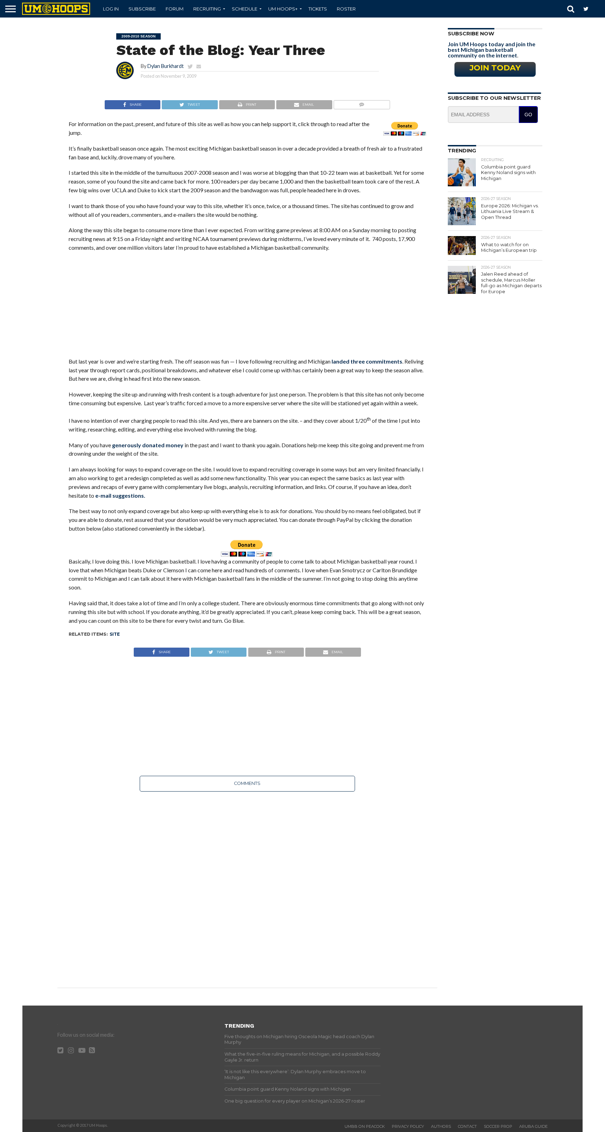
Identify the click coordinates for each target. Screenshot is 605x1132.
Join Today (495, 68)
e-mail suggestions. (120, 495)
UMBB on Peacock (365, 1126)
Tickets (317, 9)
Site (115, 634)
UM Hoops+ (283, 9)
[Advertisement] (247, 308)
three (357, 361)
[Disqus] (247, 884)
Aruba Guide (533, 1126)
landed (340, 361)
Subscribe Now (471, 33)
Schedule (244, 9)
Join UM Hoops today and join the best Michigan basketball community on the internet (491, 49)
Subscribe (142, 9)
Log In (111, 9)
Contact (467, 1126)
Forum (174, 9)
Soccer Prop (498, 1126)
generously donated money (147, 445)
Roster (346, 9)
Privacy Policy (408, 1126)
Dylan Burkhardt (165, 66)
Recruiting (207, 9)
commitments (384, 361)
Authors (441, 1126)
